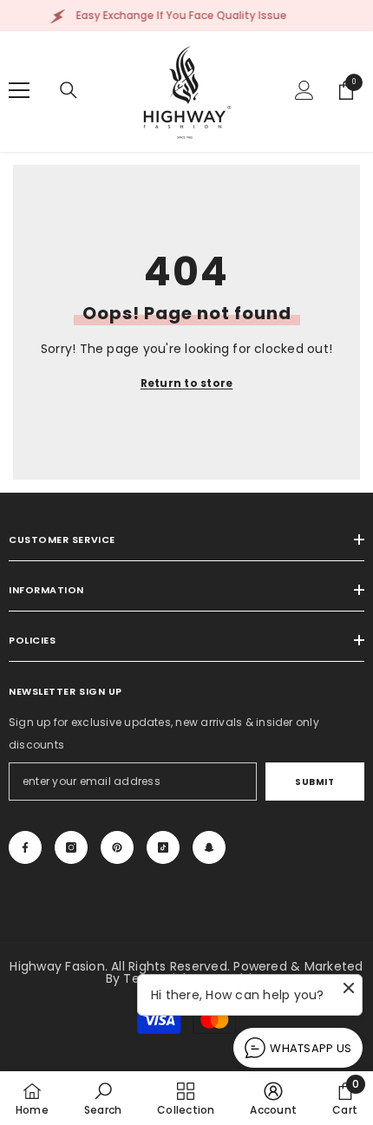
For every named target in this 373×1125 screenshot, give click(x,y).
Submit (314, 781)
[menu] (19, 90)
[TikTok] (163, 847)
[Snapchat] (209, 847)
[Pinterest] (117, 847)
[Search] (68, 90)
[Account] (304, 90)
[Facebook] (25, 847)
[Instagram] (71, 847)
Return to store (187, 383)
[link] (102, 1098)
